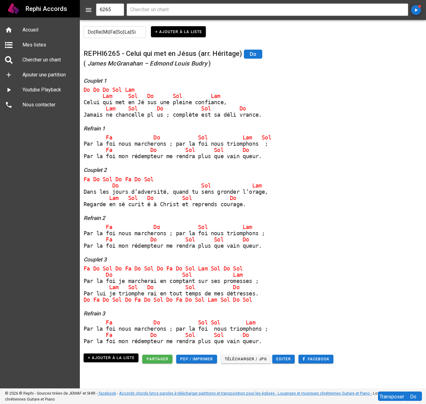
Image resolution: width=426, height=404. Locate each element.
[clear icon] (116, 9)
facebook (107, 393)
